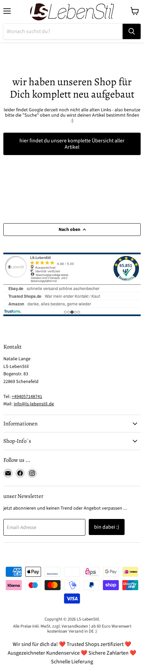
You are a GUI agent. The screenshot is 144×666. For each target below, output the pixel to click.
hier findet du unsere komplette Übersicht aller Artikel (72, 143)
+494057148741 (27, 396)
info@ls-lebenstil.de (34, 404)
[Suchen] (132, 31)
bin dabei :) (106, 527)
